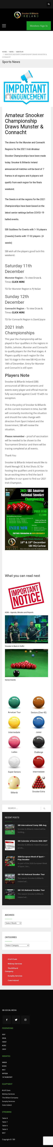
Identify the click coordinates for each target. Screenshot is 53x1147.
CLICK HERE (18, 281)
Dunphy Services (15, 976)
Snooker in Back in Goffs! (14, 646)
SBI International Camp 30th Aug (32, 825)
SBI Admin (19, 95)
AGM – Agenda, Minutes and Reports (19, 612)
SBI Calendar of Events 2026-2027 (32, 841)
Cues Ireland (13, 980)
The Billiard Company (11, 970)
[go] (44, 808)
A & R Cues (12, 959)
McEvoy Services (15, 963)
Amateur (19, 100)
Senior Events (10, 680)
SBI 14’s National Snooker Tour (31, 890)
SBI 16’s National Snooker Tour (31, 874)
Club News (27, 100)
